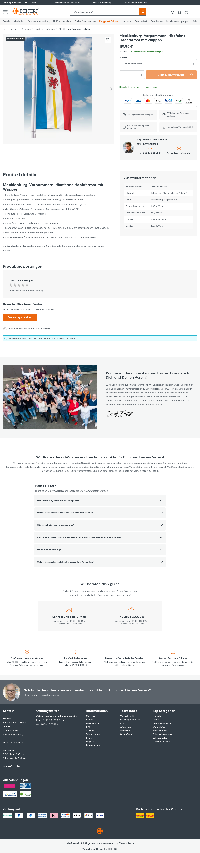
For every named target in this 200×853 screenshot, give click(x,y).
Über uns (90, 716)
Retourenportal (93, 745)
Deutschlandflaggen (162, 723)
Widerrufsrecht (127, 716)
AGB (122, 723)
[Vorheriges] (5, 89)
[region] (58, 89)
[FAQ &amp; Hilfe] (172, 13)
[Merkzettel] (186, 13)
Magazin (90, 741)
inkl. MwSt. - (142, 51)
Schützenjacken (160, 738)
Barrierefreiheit (127, 734)
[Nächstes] (111, 89)
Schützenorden (160, 730)
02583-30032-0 (30, 3)
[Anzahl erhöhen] (141, 75)
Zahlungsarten (93, 734)
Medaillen (157, 716)
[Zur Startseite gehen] (28, 11)
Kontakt (89, 719)
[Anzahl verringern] (123, 75)
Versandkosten (127, 843)
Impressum (125, 730)
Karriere (90, 738)
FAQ (88, 727)
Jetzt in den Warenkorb (171, 74)
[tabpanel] (58, 217)
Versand (90, 730)
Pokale (156, 719)
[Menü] (6, 11)
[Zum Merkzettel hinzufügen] (108, 40)
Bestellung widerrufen (130, 719)
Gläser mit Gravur (161, 741)
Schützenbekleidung (162, 734)
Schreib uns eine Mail (179, 153)
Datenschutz (125, 727)
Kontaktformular (11, 766)
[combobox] (104, 12)
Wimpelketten (159, 727)
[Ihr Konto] (179, 13)
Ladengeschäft (93, 723)
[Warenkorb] (193, 13)
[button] (100, 500)
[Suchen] (142, 12)
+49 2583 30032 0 (150, 152)
